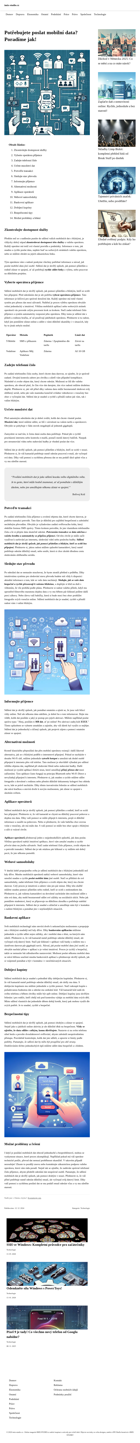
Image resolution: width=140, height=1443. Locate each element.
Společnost (85, 14)
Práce (66, 14)
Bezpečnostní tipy (23, 212)
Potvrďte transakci (23, 170)
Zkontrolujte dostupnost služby (30, 150)
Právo (75, 14)
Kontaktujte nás (34, 1198)
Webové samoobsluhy (25, 197)
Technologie (100, 14)
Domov (9, 14)
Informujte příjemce (24, 181)
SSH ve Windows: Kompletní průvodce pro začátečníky (45, 1244)
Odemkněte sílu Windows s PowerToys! (34, 1288)
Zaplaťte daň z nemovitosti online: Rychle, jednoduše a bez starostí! (116, 106)
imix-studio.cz (11, 5)
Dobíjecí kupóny (23, 207)
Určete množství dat (24, 165)
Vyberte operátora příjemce (28, 155)
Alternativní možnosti (25, 186)
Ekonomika (32, 14)
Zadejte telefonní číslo (25, 160)
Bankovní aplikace (23, 202)
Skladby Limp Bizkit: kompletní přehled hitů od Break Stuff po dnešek (113, 154)
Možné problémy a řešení (27, 218)
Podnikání (56, 14)
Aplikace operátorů (24, 191)
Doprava (20, 14)
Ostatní (44, 14)
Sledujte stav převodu (25, 176)
